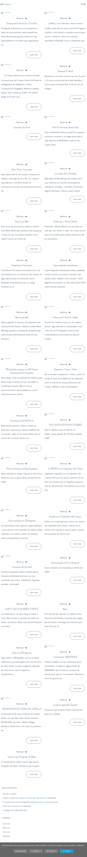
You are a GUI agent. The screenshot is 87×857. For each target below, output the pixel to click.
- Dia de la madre (9, 794)
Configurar (36, 851)
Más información (21, 851)
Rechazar (51, 851)
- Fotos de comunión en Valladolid (16, 806)
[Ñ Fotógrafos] (6, 4)
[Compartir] (26, 18)
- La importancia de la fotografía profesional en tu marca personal (30, 802)
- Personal (6, 832)
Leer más (34, 55)
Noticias (20, 18)
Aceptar (67, 851)
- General (5, 824)
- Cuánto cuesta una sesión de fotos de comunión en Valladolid (29, 798)
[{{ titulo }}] (22, 13)
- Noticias (6, 828)
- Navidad (6, 836)
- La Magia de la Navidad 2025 (14, 810)
